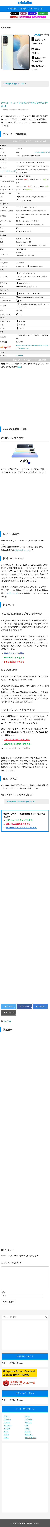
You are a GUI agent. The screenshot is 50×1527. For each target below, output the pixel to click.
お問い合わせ (12, 593)
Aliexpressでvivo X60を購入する (21, 802)
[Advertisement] (25, 396)
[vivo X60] (40, 1006)
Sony (27, 1428)
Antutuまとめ (25, 17)
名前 (3, 1292)
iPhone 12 (15, 13)
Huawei (7, 1422)
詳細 (19, 367)
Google (7, 1428)
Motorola (28, 1435)
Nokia (6, 1438)
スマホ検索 (11, 8)
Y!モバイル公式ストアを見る (18, 824)
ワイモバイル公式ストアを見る (17, 740)
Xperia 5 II (32, 13)
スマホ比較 (21, 8)
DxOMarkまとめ (39, 17)
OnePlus (7, 1419)
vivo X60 (19, 356)
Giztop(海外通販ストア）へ (15, 84)
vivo (26, 1425)
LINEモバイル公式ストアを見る (17, 744)
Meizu (6, 1435)
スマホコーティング (35, 8)
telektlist (25, 3)
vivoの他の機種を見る (41, 152)
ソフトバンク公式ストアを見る (17, 748)
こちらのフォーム (21, 550)
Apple (6, 1432)
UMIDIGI (28, 1419)
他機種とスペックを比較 (21, 141)
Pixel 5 (23, 13)
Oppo (27, 1416)
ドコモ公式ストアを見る (14, 662)
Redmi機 (14, 17)
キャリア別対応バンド (7, 171)
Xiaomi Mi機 (43, 13)
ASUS (27, 1432)
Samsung (8, 1425)
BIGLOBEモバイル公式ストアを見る (21, 828)
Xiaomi (6, 1416)
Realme (28, 1422)
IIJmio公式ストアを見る (14, 653)
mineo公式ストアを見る (14, 658)
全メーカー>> (30, 1438)
